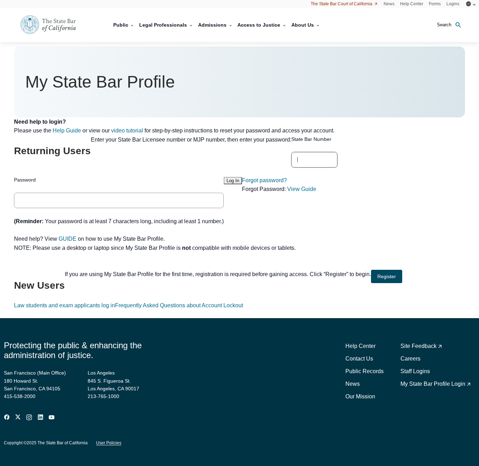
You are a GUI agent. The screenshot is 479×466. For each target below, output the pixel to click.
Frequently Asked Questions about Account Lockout (179, 305)
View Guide (301, 189)
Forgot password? (264, 180)
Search (444, 24)
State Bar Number (311, 139)
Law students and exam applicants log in (64, 305)
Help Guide (67, 130)
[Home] (52, 25)
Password (25, 180)
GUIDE (67, 239)
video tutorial (127, 130)
